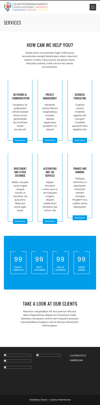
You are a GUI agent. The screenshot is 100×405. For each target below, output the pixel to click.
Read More (20, 140)
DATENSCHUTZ (78, 355)
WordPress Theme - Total (41, 399)
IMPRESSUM (77, 360)
